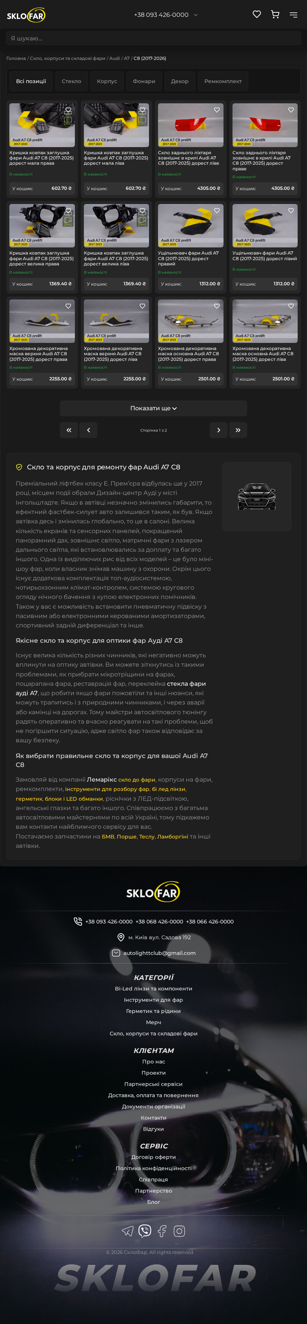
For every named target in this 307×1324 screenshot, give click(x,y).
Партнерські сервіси (153, 1084)
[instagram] (179, 1231)
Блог (153, 1202)
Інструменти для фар (153, 999)
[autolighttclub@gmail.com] (116, 953)
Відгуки (153, 1129)
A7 (127, 58)
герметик (29, 798)
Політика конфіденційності (154, 1168)
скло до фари (136, 779)
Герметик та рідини (153, 1011)
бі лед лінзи (168, 789)
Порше (127, 836)
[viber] (145, 1231)
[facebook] (162, 1231)
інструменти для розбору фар (107, 789)
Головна (16, 58)
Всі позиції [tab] (31, 81)
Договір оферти (153, 1157)
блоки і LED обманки (74, 798)
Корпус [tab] (107, 81)
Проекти (154, 1072)
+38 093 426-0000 (109, 921)
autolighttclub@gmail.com (160, 953)
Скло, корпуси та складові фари (67, 58)
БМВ (108, 836)
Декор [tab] (180, 81)
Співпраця (153, 1179)
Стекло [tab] (71, 81)
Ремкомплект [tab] (223, 81)
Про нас (153, 1061)
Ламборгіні (172, 836)
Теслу (147, 836)
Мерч (153, 1022)
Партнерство (153, 1190)
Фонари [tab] (144, 81)
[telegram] (127, 1231)
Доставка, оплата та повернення (153, 1095)
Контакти (154, 1117)
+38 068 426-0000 (159, 921)
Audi (114, 58)
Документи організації (153, 1106)
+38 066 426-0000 (210, 921)
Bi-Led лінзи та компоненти (153, 988)
